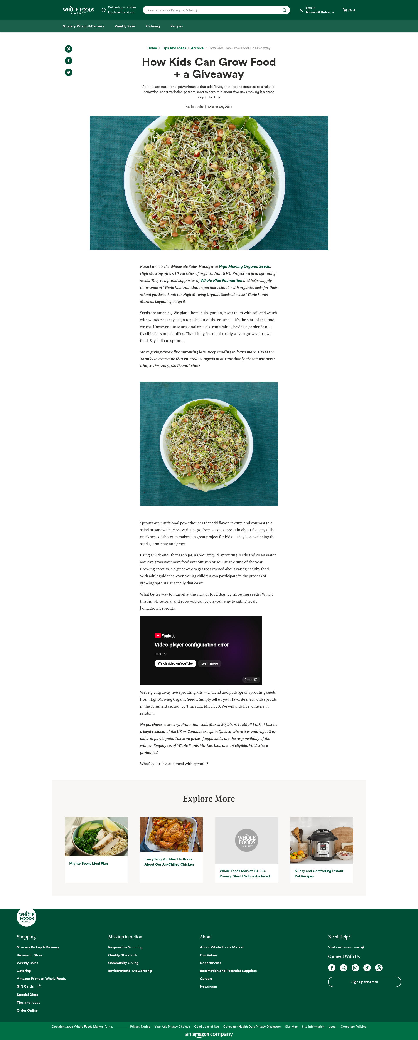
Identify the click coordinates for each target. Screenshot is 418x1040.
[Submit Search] (285, 10)
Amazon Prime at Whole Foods (41, 978)
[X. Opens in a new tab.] (68, 72)
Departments (210, 962)
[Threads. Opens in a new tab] (379, 967)
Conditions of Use (206, 1026)
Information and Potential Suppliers (228, 970)
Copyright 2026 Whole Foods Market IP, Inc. (82, 1026)
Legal (332, 1026)
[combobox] (209, 10)
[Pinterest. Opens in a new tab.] (68, 49)
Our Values (208, 955)
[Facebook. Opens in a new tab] (331, 967)
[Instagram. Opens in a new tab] (355, 967)
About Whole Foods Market (222, 947)
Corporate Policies (353, 1026)
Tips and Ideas (28, 1002)
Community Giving (123, 962)
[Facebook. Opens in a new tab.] (68, 60)
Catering (24, 970)
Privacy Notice (140, 1026)
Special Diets (27, 994)
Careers (206, 978)
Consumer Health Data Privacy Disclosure (252, 1026)
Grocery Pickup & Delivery (38, 947)
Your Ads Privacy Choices (172, 1026)
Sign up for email (364, 982)
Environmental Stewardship (130, 970)
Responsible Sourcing (125, 947)
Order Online (27, 1010)
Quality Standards (122, 955)
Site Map (291, 1026)
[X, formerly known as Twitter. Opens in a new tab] (343, 967)
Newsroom (208, 986)
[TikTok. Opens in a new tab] (367, 967)
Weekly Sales (27, 962)
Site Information (313, 1026)
